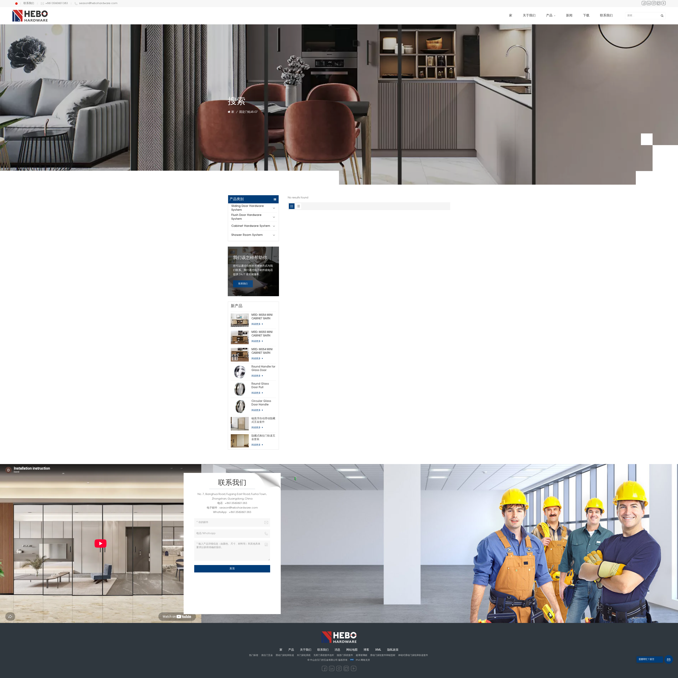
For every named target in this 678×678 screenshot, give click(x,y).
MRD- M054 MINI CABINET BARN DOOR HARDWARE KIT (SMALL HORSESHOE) (263, 351)
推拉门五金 (267, 655)
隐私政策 (393, 650)
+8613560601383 (56, 3)
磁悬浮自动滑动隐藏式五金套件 (263, 420)
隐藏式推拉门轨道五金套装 (263, 438)
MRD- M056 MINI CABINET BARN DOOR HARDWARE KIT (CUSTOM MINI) (263, 317)
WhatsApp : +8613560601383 (232, 512)
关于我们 (529, 15)
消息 (337, 650)
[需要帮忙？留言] (668, 659)
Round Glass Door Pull (260, 386)
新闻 (569, 15)
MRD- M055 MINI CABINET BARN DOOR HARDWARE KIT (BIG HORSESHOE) (263, 334)
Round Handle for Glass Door (263, 369)
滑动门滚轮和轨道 (285, 655)
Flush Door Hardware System (246, 217)
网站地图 (352, 650)
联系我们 (28, 3)
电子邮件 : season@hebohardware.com (232, 508)
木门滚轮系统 (304, 655)
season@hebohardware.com (98, 3)
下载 (586, 15)
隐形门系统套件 (345, 655)
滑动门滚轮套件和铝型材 (382, 655)
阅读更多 (256, 324)
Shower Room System (247, 235)
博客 (366, 650)
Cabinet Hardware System (250, 226)
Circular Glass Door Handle (261, 403)
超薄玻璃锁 (361, 655)
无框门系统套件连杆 (323, 655)
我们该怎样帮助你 (250, 258)
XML (378, 650)
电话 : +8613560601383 (232, 503)
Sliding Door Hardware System (247, 208)
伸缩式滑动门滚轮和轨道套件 (413, 655)
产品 (549, 15)
